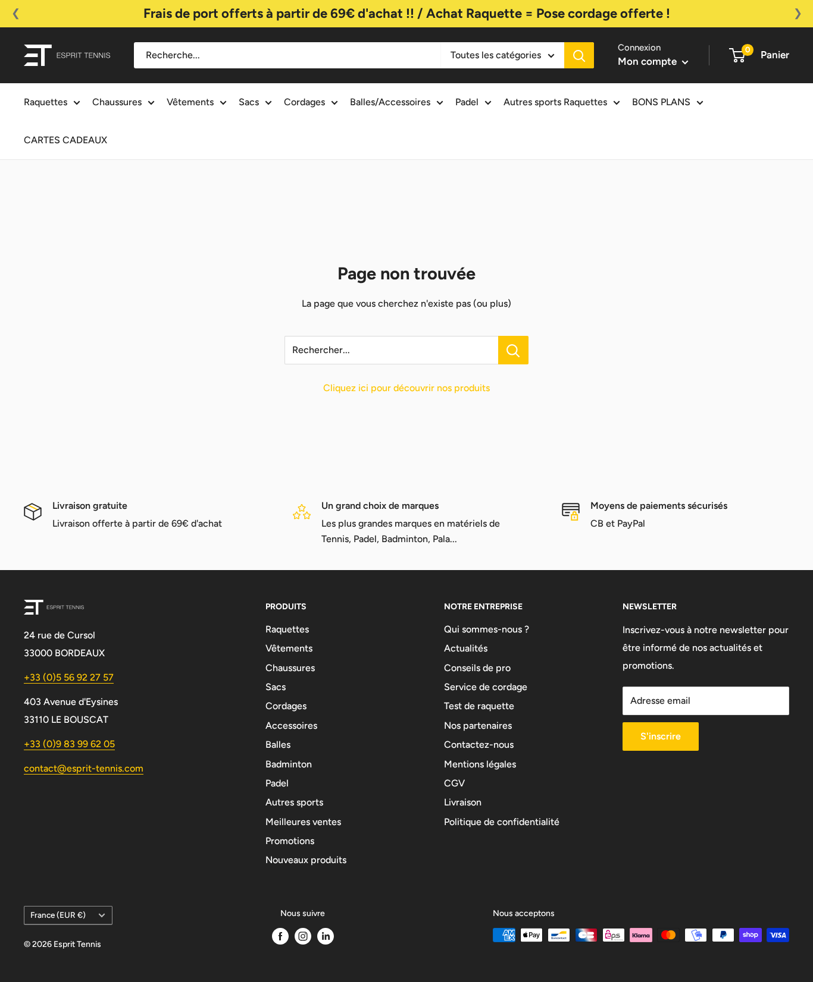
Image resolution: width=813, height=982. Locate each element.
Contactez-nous (479, 744)
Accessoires (291, 725)
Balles (277, 744)
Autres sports (294, 802)
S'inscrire (660, 736)
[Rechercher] (579, 55)
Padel (467, 102)
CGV (454, 783)
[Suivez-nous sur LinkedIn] (325, 936)
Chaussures (117, 102)
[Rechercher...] (513, 350)
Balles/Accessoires (390, 102)
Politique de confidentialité (501, 821)
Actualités (465, 648)
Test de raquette (479, 706)
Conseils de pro (477, 667)
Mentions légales (480, 764)
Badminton (288, 764)
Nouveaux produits (305, 859)
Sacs (249, 102)
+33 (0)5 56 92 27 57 (69, 677)
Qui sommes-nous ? (486, 629)
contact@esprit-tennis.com (83, 768)
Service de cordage (485, 687)
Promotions (289, 840)
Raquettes (45, 102)
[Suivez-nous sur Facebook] (280, 936)
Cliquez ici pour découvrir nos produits (406, 388)
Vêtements (190, 102)
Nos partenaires (478, 725)
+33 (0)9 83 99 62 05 (69, 744)
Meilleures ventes (303, 821)
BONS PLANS (661, 102)
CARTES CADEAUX (65, 140)
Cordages (304, 102)
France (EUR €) (58, 915)
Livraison (462, 802)
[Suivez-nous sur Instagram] (303, 936)
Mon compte (648, 61)
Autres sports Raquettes (555, 102)
